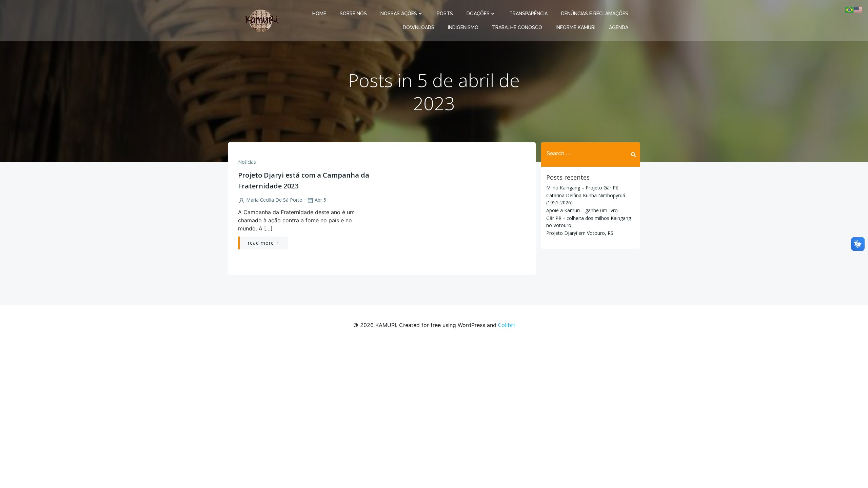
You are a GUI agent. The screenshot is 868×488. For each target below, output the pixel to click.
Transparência (528, 13)
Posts (445, 13)
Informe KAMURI (575, 27)
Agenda (618, 27)
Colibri (506, 325)
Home (319, 13)
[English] (858, 9)
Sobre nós (353, 13)
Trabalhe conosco (517, 27)
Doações (478, 13)
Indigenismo (463, 27)
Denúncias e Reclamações (594, 13)
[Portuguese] (849, 9)
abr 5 (320, 200)
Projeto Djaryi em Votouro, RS (579, 233)
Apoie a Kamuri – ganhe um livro (582, 210)
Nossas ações (398, 13)
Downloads (418, 27)
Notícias (247, 162)
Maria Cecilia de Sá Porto (274, 200)
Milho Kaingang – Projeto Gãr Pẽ (582, 187)
